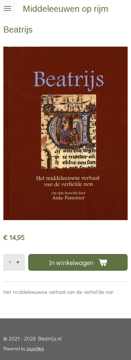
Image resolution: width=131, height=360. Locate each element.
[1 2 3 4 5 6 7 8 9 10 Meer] (14, 262)
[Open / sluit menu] (7, 8)
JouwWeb (35, 349)
